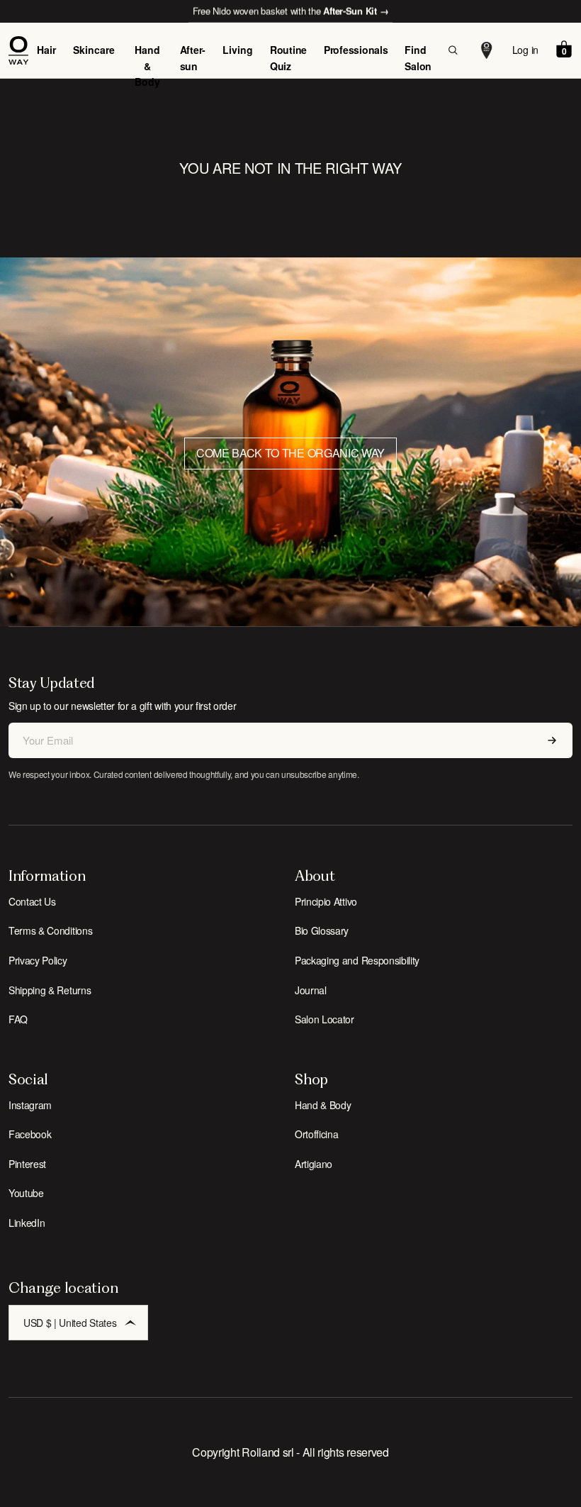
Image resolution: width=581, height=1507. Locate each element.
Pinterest (27, 1164)
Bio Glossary (322, 930)
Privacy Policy (38, 960)
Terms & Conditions (50, 930)
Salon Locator (324, 1019)
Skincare (94, 50)
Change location (63, 1287)
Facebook (30, 1134)
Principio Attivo (326, 901)
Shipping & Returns (50, 990)
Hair (46, 50)
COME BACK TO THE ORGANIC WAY (290, 453)
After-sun (192, 57)
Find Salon (418, 57)
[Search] (452, 50)
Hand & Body (147, 66)
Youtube (26, 1193)
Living (237, 50)
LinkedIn (27, 1223)
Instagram (30, 1105)
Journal (311, 990)
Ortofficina (316, 1134)
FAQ (18, 1019)
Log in (525, 50)
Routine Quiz (288, 57)
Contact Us (32, 901)
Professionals (356, 50)
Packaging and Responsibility (357, 960)
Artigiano (313, 1164)
